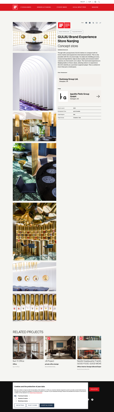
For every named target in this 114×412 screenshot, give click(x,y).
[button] (95, 2)
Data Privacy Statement (36, 392)
